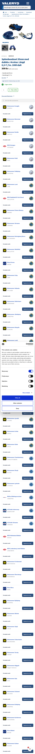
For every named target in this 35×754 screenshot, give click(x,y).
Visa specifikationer (7, 96)
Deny (17, 408)
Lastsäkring (20, 12)
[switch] (30, 376)
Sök (28, 14)
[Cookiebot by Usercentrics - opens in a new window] (26, 344)
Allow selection (17, 403)
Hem (6, 12)
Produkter (12, 12)
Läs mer (4, 77)
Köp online (14, 90)
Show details (26, 392)
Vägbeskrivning (27, 114)
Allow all (17, 398)
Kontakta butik (6, 113)
